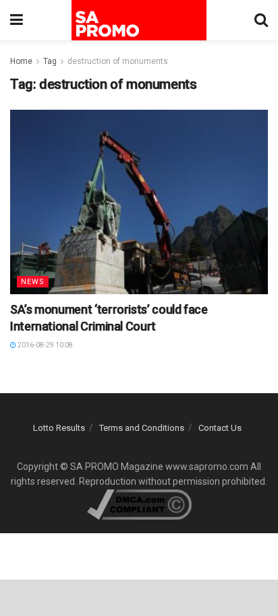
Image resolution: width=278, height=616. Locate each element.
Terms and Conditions (141, 428)
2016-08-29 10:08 (44, 345)
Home (21, 61)
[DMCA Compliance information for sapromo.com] (139, 503)
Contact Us (220, 428)
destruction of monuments (117, 61)
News (33, 281)
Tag (50, 61)
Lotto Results (59, 428)
